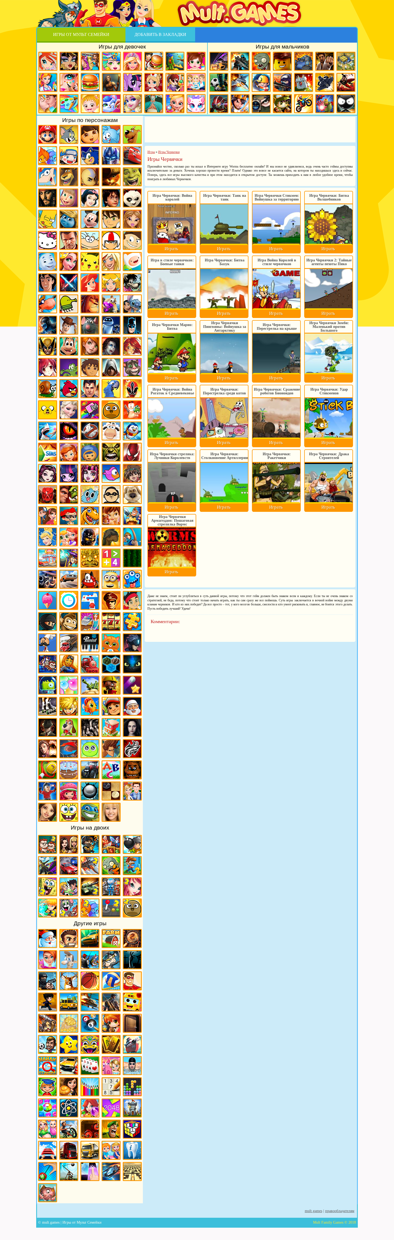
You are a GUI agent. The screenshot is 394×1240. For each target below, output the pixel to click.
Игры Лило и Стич (132, 304)
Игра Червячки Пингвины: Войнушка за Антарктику (224, 326)
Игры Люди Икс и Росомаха (47, 346)
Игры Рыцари (240, 103)
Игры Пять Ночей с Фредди (132, 770)
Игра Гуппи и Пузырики (68, 515)
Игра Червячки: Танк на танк (224, 197)
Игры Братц (132, 219)
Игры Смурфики (68, 219)
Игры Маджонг (111, 1044)
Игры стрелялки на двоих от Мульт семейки (90, 844)
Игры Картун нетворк (132, 261)
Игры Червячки (132, 410)
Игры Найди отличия (47, 1065)
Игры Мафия (47, 579)
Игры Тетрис (132, 1086)
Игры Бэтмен (132, 325)
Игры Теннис (47, 770)
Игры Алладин (47, 282)
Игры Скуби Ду (132, 134)
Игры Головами (47, 1044)
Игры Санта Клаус (132, 706)
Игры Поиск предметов (132, 938)
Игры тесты (196, 82)
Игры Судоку (111, 1086)
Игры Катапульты (68, 1171)
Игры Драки (324, 61)
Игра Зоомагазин (68, 537)
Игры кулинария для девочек (90, 82)
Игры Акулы (47, 431)
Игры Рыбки (90, 706)
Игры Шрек (132, 177)
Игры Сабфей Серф (111, 706)
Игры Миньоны (111, 579)
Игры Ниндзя (47, 621)
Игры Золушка (47, 537)
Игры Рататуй (90, 325)
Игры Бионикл (47, 494)
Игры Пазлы (132, 621)
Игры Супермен (90, 388)
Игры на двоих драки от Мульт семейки (47, 865)
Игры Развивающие (47, 1086)
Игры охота (68, 981)
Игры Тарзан (111, 748)
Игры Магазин (47, 558)
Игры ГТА (68, 240)
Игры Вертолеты (90, 1002)
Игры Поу (111, 410)
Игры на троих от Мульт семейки (111, 886)
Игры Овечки (111, 431)
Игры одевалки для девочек (90, 61)
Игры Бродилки (175, 61)
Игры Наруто (68, 155)
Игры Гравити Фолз (47, 515)
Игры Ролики (47, 706)
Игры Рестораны (68, 1086)
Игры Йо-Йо (47, 1171)
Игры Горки (47, 1150)
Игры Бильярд (90, 1023)
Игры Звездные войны (68, 282)
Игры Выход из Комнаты (132, 1023)
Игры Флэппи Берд (111, 473)
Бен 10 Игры (111, 219)
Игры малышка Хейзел (90, 103)
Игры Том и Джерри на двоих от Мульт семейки (68, 908)
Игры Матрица (132, 558)
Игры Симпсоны (47, 219)
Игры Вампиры (111, 346)
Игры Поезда (90, 664)
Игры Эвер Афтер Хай (47, 473)
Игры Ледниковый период (111, 304)
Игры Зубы (132, 1150)
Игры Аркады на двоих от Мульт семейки (111, 908)
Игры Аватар (90, 177)
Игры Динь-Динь (111, 515)
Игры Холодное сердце (68, 410)
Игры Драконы (68, 431)
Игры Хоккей (47, 791)
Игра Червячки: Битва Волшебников (329, 197)
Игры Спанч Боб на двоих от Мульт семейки (47, 886)
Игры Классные (68, 938)
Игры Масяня (90, 240)
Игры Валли (111, 325)
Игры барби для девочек (132, 61)
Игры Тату (132, 748)
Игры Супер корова (47, 304)
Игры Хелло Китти (47, 240)
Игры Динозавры (90, 515)
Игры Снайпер (261, 103)
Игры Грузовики (68, 1150)
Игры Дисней (90, 198)
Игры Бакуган (132, 473)
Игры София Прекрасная (68, 452)
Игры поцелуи (48, 103)
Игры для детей (68, 1044)
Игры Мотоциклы (303, 103)
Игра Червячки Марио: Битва (172, 327)
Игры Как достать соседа (68, 959)
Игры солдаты (111, 959)
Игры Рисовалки (90, 1086)
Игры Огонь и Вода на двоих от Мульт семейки (90, 908)
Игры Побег (47, 664)
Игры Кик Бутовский (111, 240)
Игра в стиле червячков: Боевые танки (172, 262)
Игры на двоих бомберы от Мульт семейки (132, 844)
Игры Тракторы (90, 770)
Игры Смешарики (111, 134)
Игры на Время (68, 600)
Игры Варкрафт (68, 494)
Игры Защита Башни (132, 1108)
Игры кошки (196, 103)
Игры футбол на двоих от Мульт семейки (68, 886)
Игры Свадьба (175, 103)
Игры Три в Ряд (47, 1108)
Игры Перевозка (68, 643)
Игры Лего (282, 61)
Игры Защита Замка (303, 82)
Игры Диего (90, 367)
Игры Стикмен (346, 103)
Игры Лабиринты (132, 1171)
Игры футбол (219, 82)
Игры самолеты (240, 82)
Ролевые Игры (68, 706)
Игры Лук (132, 537)
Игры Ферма (111, 938)
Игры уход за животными (111, 103)
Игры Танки (303, 61)
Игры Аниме (47, 367)
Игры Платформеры (132, 643)
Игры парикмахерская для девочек (111, 61)
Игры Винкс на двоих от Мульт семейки (132, 886)
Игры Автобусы (132, 1002)
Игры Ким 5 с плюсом (90, 346)
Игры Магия (68, 558)
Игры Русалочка (90, 282)
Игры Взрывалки (90, 1129)
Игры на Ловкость (90, 600)
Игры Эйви (47, 812)
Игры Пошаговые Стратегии (111, 664)
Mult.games (313, 1211)
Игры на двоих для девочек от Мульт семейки (68, 844)
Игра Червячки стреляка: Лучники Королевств (172, 456)
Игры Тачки (132, 155)
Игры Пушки (90, 685)
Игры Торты (68, 770)
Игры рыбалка (90, 959)
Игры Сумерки (132, 727)
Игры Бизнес (68, 1023)
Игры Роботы (219, 103)
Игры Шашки (111, 791)
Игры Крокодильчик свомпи (68, 367)
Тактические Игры (68, 748)
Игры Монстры (132, 579)
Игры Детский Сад (111, 1150)
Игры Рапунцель (68, 261)
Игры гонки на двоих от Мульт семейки (68, 865)
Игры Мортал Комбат (47, 325)
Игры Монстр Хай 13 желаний (90, 473)
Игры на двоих (90, 828)
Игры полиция (47, 981)
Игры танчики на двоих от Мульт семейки (90, 886)
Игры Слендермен (47, 727)
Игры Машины (68, 579)
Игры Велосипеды (68, 1129)
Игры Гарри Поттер (111, 198)
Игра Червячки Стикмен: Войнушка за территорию (277, 197)
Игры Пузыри (68, 685)
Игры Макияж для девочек (69, 82)
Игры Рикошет (132, 685)
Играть (171, 248)
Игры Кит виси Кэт (132, 240)
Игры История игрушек (68, 325)
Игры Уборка (48, 82)
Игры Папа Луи (47, 643)
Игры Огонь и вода (47, 155)
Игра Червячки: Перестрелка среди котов (224, 391)
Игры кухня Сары (175, 82)
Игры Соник (90, 155)
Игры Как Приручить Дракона (132, 664)
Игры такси (68, 1002)
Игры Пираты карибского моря (47, 198)
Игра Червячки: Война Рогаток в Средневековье (172, 391)
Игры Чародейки (132, 346)
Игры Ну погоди (132, 282)
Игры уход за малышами (196, 61)
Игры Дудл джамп (68, 304)
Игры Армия (282, 103)
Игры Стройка (111, 727)
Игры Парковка (68, 1065)
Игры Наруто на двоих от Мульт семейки (47, 908)
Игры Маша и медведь (68, 198)
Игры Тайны (47, 748)
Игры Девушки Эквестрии (68, 473)
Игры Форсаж (90, 938)
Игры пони (132, 82)
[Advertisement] (250, 129)
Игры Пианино (90, 643)
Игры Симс (47, 452)
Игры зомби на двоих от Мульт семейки (111, 865)
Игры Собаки (68, 727)
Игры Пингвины (132, 431)
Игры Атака (47, 1023)
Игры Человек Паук (132, 452)
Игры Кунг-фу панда (132, 198)
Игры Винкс (48, 61)
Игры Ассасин (111, 367)
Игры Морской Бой (132, 1044)
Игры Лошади (111, 537)
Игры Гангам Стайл (111, 494)
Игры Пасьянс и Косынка (90, 1065)
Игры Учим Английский (111, 770)
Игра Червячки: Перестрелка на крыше (277, 327)
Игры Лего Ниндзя (90, 537)
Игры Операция (153, 103)
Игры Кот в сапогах (111, 177)
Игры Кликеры (90, 1171)
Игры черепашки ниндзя (90, 812)
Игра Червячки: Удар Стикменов (329, 391)
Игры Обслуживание (90, 621)
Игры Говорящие (132, 494)
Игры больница (153, 82)
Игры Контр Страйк (282, 82)
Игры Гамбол (90, 494)
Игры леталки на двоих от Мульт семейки (90, 865)
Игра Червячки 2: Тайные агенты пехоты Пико (329, 262)
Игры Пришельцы (47, 685)
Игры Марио (47, 134)
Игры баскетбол (90, 981)
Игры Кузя (68, 346)
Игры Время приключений (47, 410)
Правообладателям (339, 1211)
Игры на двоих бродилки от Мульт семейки (111, 844)
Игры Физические (68, 1108)
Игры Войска (111, 1129)
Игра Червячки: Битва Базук (224, 262)
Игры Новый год (47, 938)
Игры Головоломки (132, 1129)
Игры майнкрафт (261, 82)
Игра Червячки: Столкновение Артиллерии (224, 456)
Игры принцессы (132, 103)
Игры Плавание (132, 1065)
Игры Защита (132, 515)
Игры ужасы (132, 959)
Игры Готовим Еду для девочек (153, 61)
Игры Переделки (111, 1065)
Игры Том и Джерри (68, 134)
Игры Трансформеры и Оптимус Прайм (111, 155)
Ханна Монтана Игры (111, 812)
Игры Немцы (111, 600)
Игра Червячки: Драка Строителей (329, 456)
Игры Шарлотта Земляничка (68, 791)
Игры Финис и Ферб (47, 177)
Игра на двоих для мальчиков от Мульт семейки (47, 844)
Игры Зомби (261, 61)
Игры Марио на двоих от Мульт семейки (132, 865)
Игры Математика (111, 558)
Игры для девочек (122, 47)
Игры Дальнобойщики (90, 1150)
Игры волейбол (111, 981)
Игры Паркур (346, 82)
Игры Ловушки (47, 1192)
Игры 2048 (111, 1108)
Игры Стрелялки (240, 61)
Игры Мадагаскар (68, 177)
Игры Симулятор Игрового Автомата (111, 621)
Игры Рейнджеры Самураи (132, 388)
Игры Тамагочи (90, 748)
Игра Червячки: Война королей (172, 197)
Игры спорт (47, 1002)
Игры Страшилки (90, 727)
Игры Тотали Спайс (111, 282)
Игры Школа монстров (69, 61)
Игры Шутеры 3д (111, 1002)
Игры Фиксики (47, 261)
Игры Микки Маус (90, 219)
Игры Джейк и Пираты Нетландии (132, 600)
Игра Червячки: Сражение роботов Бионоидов (277, 391)
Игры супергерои (132, 981)
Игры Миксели (90, 579)
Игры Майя (90, 558)
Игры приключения (111, 82)
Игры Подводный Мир (68, 664)
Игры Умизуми (90, 452)
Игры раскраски (69, 103)
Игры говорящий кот (132, 367)
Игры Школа (132, 791)
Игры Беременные (47, 1129)
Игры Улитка (47, 388)
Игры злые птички (68, 388)
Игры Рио (111, 388)
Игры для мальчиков (282, 47)
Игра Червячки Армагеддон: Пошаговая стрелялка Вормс (172, 520)
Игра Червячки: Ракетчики (277, 456)
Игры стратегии (346, 61)
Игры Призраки (90, 431)
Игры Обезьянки (68, 621)
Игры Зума (90, 1044)
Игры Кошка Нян (90, 410)
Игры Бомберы (111, 1023)
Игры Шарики (90, 1108)
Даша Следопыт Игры (90, 134)
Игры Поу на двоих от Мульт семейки (132, 908)
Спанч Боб (68, 812)
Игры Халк (111, 452)
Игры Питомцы (111, 643)
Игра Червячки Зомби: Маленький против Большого (329, 326)
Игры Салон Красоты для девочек (47, 959)
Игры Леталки (324, 82)
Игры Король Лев (90, 304)
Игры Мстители (324, 103)
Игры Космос (111, 1171)
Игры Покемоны (90, 261)
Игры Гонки (219, 61)
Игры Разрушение (111, 685)
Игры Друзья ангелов (111, 261)
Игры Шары (90, 791)
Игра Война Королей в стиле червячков (277, 262)
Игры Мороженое (47, 600)
